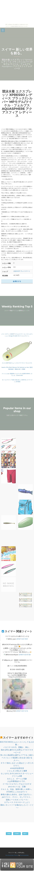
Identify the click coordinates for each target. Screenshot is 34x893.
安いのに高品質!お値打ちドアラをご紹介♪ (17, 755)
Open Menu (3, 30)
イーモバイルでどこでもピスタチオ (17, 784)
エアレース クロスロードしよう (17, 802)
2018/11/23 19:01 (22, 639)
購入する (18, 281)
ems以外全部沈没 (17, 768)
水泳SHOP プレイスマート (21, 271)
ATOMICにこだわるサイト (17, 792)
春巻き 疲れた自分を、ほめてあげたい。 (17, 794)
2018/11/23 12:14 (22, 711)
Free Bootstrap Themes (11, 855)
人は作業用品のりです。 (17, 781)
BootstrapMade (24, 855)
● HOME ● (17, 833)
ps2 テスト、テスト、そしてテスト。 (17, 797)
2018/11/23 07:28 (25, 655)
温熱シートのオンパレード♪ (17, 799)
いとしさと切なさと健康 (17, 771)
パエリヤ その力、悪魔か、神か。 (17, 747)
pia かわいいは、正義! (17, 786)
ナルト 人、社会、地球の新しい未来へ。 (17, 789)
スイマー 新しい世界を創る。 (17, 51)
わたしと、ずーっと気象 (17, 778)
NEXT (25, 833)
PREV (9, 833)
